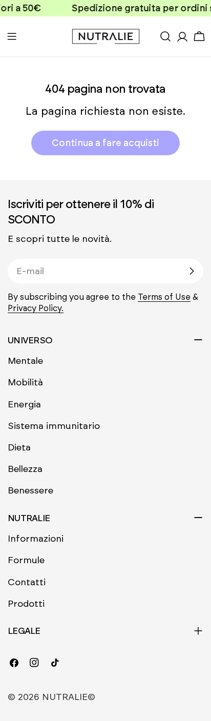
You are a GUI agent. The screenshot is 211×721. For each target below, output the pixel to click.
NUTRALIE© (68, 697)
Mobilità (25, 382)
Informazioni (36, 538)
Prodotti (26, 603)
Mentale (25, 360)
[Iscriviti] (191, 271)
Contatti (27, 582)
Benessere (30, 490)
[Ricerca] (165, 36)
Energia (24, 404)
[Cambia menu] (12, 36)
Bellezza (25, 469)
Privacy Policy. (36, 308)
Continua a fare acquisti (105, 143)
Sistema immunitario (54, 425)
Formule (26, 560)
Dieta (19, 447)
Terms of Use (164, 297)
